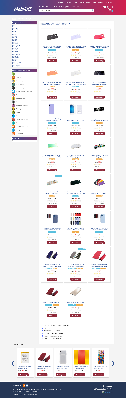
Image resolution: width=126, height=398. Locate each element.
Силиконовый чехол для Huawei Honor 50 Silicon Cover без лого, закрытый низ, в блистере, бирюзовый (99, 228)
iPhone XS (15, 64)
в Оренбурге (103, 389)
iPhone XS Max (16, 65)
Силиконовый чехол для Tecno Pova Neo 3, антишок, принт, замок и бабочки (100, 367)
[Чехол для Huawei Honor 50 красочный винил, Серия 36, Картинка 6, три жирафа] (99, 73)
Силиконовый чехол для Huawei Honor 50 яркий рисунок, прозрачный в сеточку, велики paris (52, 192)
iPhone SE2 (15, 61)
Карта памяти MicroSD (53, 338)
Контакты (109, 2)
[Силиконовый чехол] (52, 109)
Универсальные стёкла (53, 328)
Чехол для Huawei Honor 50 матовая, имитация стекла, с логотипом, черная (52, 46)
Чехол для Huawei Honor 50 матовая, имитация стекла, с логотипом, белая (76, 83)
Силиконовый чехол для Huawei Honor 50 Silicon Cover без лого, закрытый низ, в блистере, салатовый (75, 228)
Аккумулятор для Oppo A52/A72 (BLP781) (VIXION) (24, 367)
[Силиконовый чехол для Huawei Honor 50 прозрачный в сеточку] (75, 291)
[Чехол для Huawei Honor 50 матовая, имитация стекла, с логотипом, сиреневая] (75, 36)
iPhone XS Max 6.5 (17, 67)
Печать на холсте (85, 2)
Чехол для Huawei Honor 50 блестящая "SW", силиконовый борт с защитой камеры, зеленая (52, 156)
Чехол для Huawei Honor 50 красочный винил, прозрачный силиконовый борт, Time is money (99, 119)
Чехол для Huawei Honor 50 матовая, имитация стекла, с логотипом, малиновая (99, 46)
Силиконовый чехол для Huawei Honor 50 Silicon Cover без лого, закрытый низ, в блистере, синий (52, 228)
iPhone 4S (15, 30)
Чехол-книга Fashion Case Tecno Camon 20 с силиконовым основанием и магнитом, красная (81, 367)
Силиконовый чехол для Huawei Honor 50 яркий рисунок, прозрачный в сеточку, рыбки (99, 156)
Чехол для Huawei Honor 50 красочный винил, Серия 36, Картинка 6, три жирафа (99, 83)
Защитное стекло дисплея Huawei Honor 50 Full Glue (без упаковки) (75, 119)
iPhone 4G (15, 28)
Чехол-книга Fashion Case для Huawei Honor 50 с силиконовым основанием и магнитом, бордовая (52, 301)
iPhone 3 (14, 25)
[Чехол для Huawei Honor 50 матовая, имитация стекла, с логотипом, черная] (52, 36)
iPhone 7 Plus (16, 48)
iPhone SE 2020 (16, 62)
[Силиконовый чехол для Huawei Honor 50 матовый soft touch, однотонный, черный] (99, 182)
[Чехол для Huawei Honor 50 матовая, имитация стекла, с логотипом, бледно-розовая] (52, 73)
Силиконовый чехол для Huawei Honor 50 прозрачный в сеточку (75, 301)
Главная (60, 2)
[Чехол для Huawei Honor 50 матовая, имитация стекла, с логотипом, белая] (75, 73)
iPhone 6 (14, 39)
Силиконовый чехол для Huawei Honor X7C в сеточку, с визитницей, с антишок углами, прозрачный (62, 367)
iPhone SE (15, 59)
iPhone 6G (15, 42)
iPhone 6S (15, 40)
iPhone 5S (15, 34)
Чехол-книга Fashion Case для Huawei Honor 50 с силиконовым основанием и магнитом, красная (99, 265)
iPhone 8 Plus (16, 51)
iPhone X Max (16, 54)
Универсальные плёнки (53, 331)
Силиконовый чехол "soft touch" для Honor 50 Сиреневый (52, 119)
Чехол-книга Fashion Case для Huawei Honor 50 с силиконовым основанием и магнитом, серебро (76, 265)
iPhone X (14, 53)
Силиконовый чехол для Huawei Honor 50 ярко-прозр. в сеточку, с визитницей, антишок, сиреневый (75, 156)
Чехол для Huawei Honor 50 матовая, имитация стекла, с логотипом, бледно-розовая (52, 83)
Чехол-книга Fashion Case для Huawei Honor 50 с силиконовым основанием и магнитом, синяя (52, 265)
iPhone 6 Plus (16, 44)
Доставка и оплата (71, 2)
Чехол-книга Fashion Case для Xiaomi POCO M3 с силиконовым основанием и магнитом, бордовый (44, 367)
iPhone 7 (14, 47)
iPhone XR (15, 56)
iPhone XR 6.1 (16, 57)
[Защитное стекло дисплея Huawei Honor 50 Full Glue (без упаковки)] (75, 109)
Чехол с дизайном (98, 2)
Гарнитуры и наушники (53, 333)
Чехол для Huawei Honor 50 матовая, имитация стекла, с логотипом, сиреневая (76, 46)
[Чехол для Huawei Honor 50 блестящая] (52, 146)
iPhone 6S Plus (16, 45)
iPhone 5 (14, 31)
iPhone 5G (15, 33)
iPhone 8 (14, 50)
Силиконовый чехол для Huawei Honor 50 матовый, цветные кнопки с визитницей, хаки (75, 192)
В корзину (53, 61)
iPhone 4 (14, 27)
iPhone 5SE (15, 36)
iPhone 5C (15, 37)
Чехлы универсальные (53, 336)
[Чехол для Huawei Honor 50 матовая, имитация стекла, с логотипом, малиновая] (99, 36)
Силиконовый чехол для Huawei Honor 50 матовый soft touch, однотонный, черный (99, 192)
